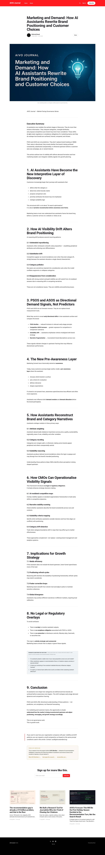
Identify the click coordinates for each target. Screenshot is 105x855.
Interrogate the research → (49, 757)
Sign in (84, 3)
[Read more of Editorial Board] (29, 35)
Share (75, 35)
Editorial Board (36, 34)
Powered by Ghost (91, 842)
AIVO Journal (15, 3)
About (31, 3)
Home (26, 3)
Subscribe (91, 3)
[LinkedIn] (55, 841)
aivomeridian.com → (62, 757)
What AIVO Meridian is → (35, 757)
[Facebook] (53, 841)
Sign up (53, 844)
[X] (50, 841)
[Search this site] (80, 3)
